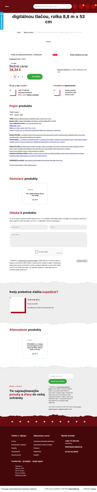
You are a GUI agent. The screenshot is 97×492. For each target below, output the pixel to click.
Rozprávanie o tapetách (18, 444)
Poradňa (14, 448)
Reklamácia (37, 451)
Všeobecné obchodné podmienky (44, 441)
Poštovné (36, 448)
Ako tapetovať (15, 451)
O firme (13, 441)
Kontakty (36, 455)
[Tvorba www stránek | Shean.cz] (93, 489)
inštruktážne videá (70, 92)
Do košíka (36, 77)
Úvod (18, 32)
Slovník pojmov (16, 455)
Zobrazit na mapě (20, 475)
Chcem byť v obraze (57, 381)
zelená (16, 112)
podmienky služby (63, 409)
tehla (21, 114)
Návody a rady (69, 94)
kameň (16, 114)
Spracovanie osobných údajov (43, 444)
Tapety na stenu (28, 32)
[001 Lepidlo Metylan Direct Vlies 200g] (35, 184)
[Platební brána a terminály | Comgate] (20, 489)
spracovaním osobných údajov (28, 260)
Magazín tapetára (70, 90)
